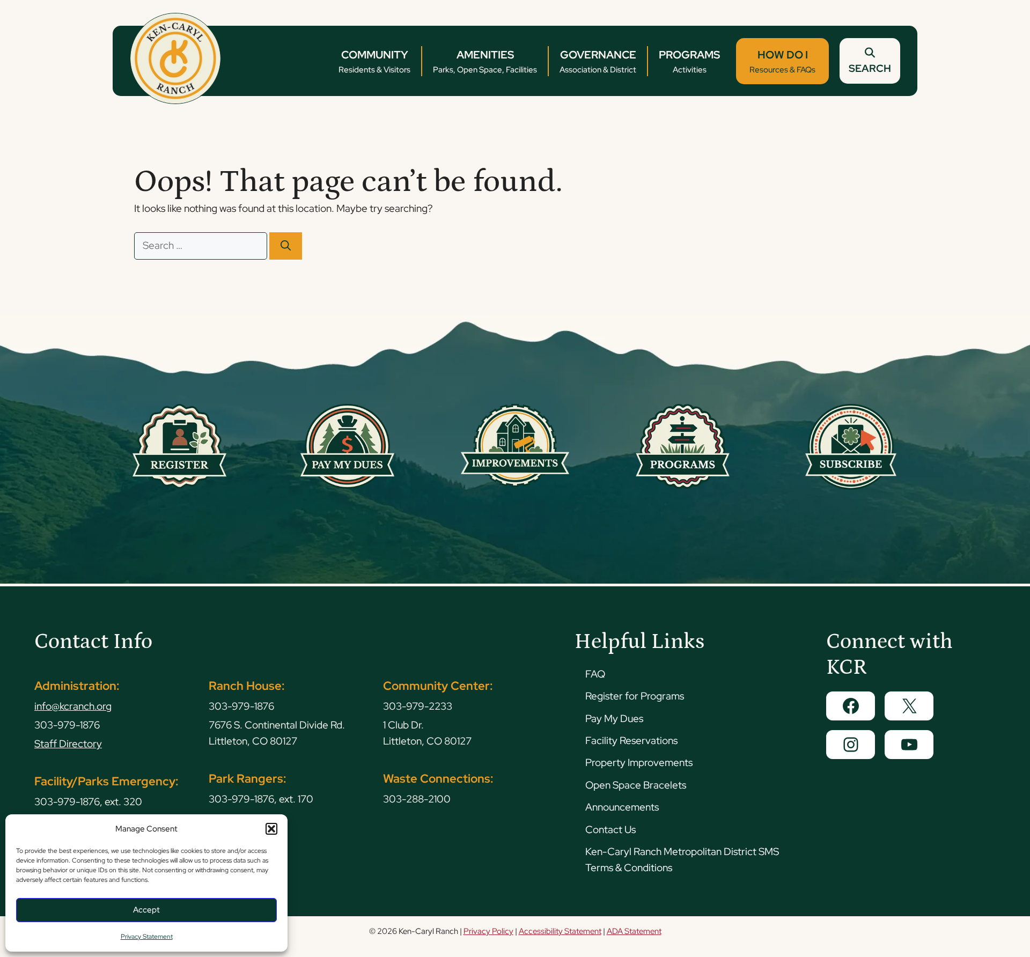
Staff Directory (68, 743)
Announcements (622, 807)
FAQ (595, 674)
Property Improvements (639, 762)
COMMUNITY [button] (374, 61)
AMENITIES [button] (485, 61)
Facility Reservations (631, 740)
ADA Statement (634, 931)
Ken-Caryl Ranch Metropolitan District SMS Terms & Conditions (682, 859)
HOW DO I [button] (782, 61)
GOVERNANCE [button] (598, 61)
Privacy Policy (488, 931)
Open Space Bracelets (635, 785)
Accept (146, 909)
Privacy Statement (147, 936)
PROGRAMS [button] (689, 61)
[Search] (285, 246)
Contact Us (610, 829)
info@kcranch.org (73, 706)
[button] (271, 828)
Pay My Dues (614, 718)
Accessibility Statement (560, 931)
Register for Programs (634, 696)
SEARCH (870, 68)
